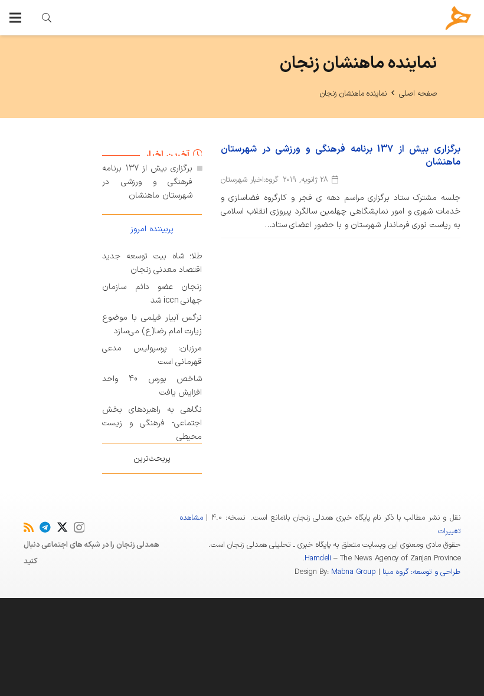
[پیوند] (46, 18)
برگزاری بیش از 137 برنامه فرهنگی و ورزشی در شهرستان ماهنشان (340, 155)
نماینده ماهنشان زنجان (353, 94)
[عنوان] (458, 18)
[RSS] (29, 527)
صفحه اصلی (418, 94)
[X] (62, 527)
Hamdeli (318, 558)
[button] (15, 17)
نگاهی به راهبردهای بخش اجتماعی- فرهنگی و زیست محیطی (152, 423)
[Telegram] (45, 527)
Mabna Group (353, 572)
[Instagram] (79, 527)
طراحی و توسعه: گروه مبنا (421, 572)
